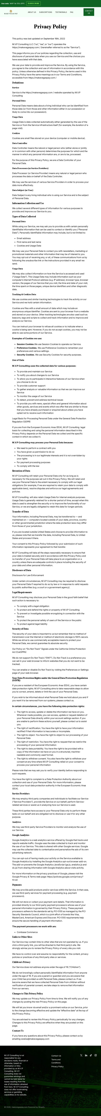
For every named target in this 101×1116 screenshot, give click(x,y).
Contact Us (89, 12)
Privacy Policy (57, 1066)
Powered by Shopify (36, 1107)
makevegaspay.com (19, 1107)
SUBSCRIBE (33, 3)
